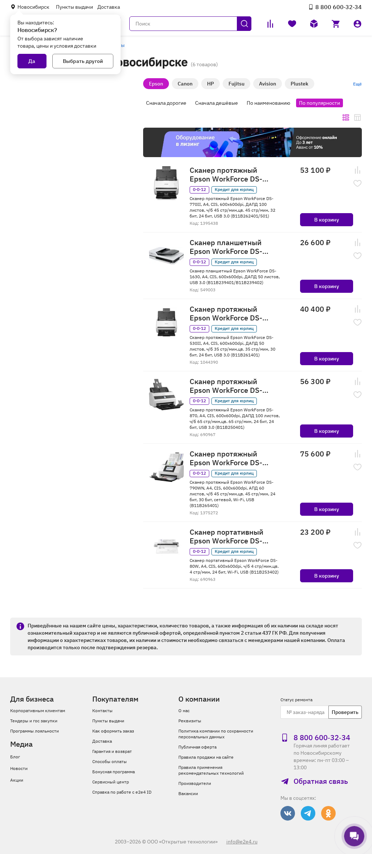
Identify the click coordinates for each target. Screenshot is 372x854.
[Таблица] (357, 117)
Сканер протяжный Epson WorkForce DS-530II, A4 (226, 313)
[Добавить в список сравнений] (357, 170)
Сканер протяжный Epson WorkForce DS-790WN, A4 (226, 458)
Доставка (108, 7)
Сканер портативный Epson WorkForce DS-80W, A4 (226, 536)
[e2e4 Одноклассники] (328, 813)
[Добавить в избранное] (357, 183)
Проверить (345, 712)
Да (31, 61)
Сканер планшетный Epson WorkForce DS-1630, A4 (226, 247)
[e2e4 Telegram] (308, 813)
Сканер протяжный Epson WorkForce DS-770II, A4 (226, 174)
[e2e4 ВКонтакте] (287, 813)
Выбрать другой (83, 61)
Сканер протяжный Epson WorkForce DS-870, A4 (226, 386)
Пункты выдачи (74, 7)
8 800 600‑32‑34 (338, 7)
